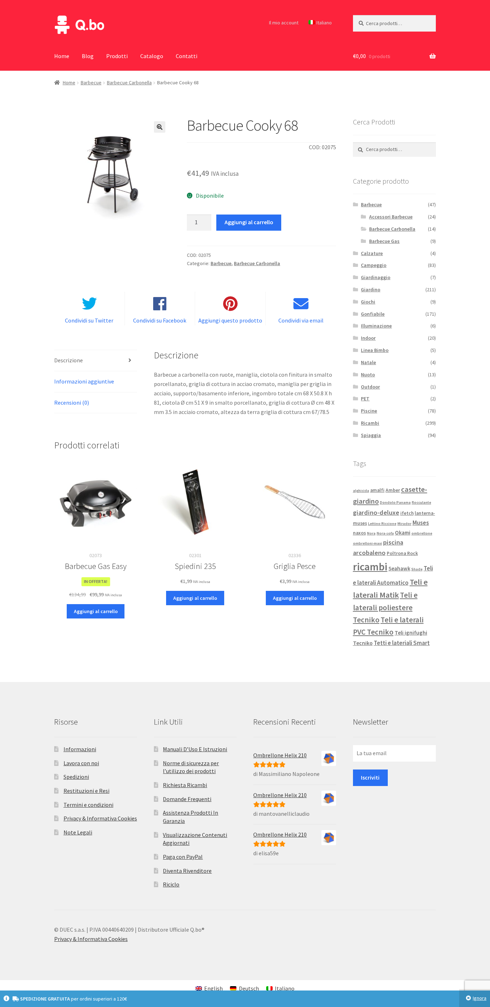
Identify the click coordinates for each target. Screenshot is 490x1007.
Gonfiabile (373, 314)
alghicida (361, 490)
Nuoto (368, 374)
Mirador (404, 523)
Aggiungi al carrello (249, 222)
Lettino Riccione (382, 523)
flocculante (421, 502)
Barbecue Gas (384, 241)
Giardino (370, 289)
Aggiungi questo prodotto (230, 320)
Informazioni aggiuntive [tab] (84, 381)
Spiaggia (371, 435)
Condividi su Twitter (89, 320)
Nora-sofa (385, 533)
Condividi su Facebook (159, 320)
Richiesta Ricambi (185, 785)
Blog (88, 56)
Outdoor (370, 386)
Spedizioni (76, 776)
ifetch (407, 513)
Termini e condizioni (88, 804)
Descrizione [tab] (68, 360)
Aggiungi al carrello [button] (96, 611)
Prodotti (117, 56)
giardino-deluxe (376, 512)
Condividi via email (301, 320)
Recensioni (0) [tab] (71, 402)
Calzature (372, 253)
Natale (368, 362)
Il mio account (283, 22)
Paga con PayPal (183, 856)
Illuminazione (376, 326)
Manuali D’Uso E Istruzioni (195, 749)
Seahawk (399, 568)
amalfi (377, 490)
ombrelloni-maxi (367, 543)
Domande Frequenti (187, 799)
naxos (359, 533)
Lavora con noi (81, 763)
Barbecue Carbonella (129, 82)
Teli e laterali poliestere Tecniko (385, 607)
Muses (421, 523)
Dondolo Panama (395, 502)
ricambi (370, 566)
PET (365, 398)
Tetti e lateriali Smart (402, 643)
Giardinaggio (375, 277)
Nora (371, 533)
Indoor (368, 338)
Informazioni (79, 749)
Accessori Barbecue (391, 216)
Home (61, 56)
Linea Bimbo (374, 350)
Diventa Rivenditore (187, 870)
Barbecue (91, 82)
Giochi (368, 301)
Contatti (186, 56)
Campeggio (373, 265)
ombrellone (421, 533)
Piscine (369, 411)
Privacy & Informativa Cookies (100, 818)
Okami (402, 532)
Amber (393, 490)
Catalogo (151, 56)
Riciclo (171, 884)
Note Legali (77, 832)
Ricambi (370, 423)
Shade (417, 569)
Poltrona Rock (402, 553)
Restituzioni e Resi (86, 790)
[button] (159, 127)
